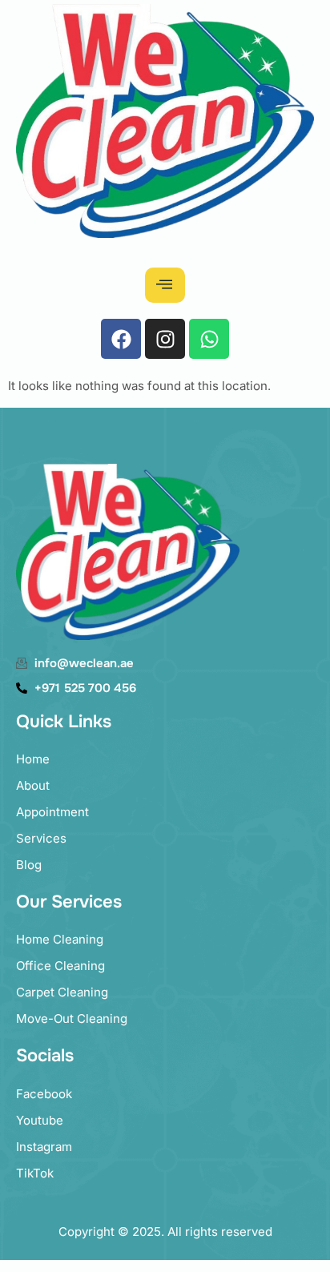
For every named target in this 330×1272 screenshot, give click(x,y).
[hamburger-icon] (165, 285)
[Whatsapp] (209, 339)
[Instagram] (165, 339)
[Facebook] (121, 339)
